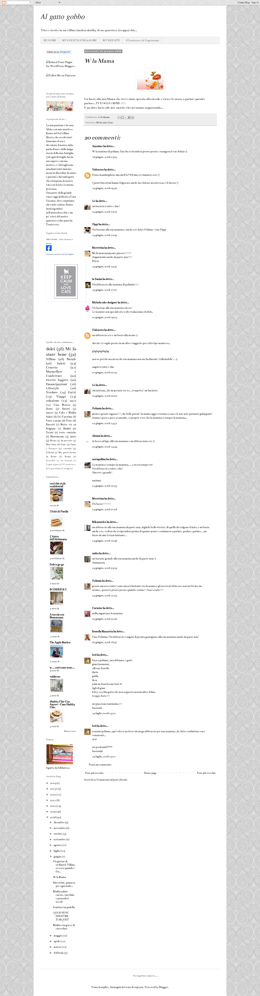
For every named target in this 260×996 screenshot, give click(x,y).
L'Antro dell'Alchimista (58, 538)
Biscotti (50, 424)
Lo (93, 200)
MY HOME (50, 40)
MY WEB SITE (111, 40)
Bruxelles (50, 460)
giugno (58, 856)
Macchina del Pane (56, 444)
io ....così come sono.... (62, 667)
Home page (150, 773)
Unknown (98, 169)
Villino (51, 359)
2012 (53, 794)
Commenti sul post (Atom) (112, 779)
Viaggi (61, 396)
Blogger (163, 987)
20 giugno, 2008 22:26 (104, 395)
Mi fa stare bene (104, 122)
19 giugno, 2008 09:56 (104, 188)
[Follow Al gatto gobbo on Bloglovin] (58, 52)
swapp (67, 468)
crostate (67, 448)
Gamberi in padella (64, 907)
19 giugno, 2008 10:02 (104, 211)
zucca (73, 400)
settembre (60, 839)
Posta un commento (100, 764)
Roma (68, 456)
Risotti (66, 408)
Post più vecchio (206, 773)
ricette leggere (57, 380)
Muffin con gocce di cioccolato (64, 927)
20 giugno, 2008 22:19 (104, 372)
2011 (53, 800)
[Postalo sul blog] (122, 117)
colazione (52, 401)
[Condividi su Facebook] (129, 117)
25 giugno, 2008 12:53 (104, 595)
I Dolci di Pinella (59, 511)
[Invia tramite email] (119, 117)
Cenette (52, 367)
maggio (58, 935)
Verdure (52, 392)
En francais (66, 460)
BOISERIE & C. (58, 589)
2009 (53, 811)
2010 (53, 806)
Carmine (97, 608)
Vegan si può (52, 464)
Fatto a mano (53, 420)
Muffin (67, 428)
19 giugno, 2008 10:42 (104, 235)
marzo (58, 947)
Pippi (95, 224)
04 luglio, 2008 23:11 (104, 756)
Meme (53, 440)
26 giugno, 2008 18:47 (104, 642)
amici (73, 436)
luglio (57, 850)
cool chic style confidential (58, 485)
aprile (57, 941)
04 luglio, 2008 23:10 (104, 713)
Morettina (98, 247)
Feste (69, 420)
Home (49, 408)
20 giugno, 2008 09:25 (104, 317)
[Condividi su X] (126, 117)
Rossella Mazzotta (102, 631)
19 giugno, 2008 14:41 (104, 266)
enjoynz (138, 987)
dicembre (59, 822)
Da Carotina (65, 416)
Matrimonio (57, 436)
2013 (53, 788)
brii (94, 654)
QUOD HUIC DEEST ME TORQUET (61, 916)
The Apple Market (60, 642)
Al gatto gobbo (63, 16)
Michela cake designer (104, 302)
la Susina (97, 279)
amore (49, 412)
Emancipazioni (56, 384)
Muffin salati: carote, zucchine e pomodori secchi (63, 896)
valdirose (55, 676)
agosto (58, 845)
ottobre (58, 833)
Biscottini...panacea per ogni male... (64, 884)
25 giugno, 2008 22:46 (104, 618)
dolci (50, 348)
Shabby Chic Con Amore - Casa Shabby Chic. (62, 704)
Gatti (72, 392)
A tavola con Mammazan (57, 616)
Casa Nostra (62, 404)
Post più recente (94, 773)
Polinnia (97, 408)
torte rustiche (67, 432)
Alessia (96, 435)
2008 (53, 817)
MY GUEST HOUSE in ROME (79, 40)
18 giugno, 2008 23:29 (104, 157)
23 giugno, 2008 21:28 (104, 509)
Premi (49, 432)
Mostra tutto (70, 731)
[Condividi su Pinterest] (132, 117)
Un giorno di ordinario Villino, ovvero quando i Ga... (64, 866)
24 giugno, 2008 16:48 (104, 540)
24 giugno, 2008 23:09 (104, 568)
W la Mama (59, 877)
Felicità (50, 452)
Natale (71, 359)
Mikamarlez (99, 522)
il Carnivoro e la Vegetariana (142, 40)
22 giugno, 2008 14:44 (104, 446)
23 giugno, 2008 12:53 (104, 485)
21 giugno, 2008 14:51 (104, 423)
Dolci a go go (57, 564)
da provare (67, 440)
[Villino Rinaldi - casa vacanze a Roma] (49, 250)
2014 (53, 783)
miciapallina (99, 459)
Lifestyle (52, 388)
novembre (60, 828)
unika (95, 553)
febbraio (59, 952)
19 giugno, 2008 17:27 (104, 289)
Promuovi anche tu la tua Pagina (60, 254)
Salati (61, 363)
